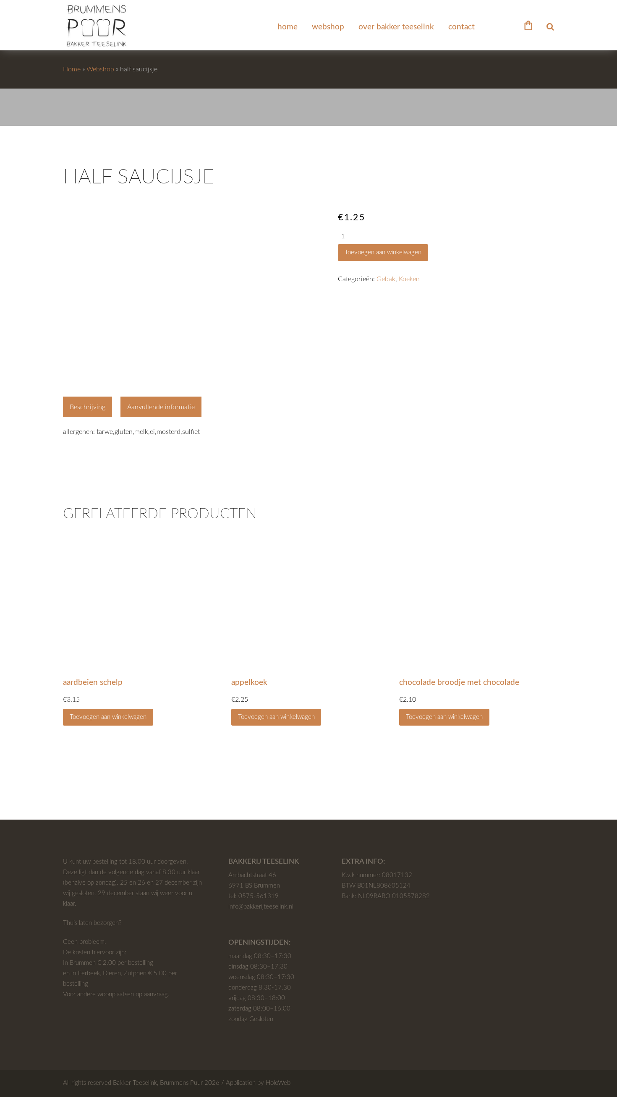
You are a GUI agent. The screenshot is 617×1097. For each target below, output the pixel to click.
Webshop (100, 69)
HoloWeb (278, 1083)
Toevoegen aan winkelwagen (383, 252)
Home (72, 69)
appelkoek (249, 683)
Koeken (409, 279)
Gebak (385, 279)
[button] (528, 25)
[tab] (87, 407)
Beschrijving (87, 407)
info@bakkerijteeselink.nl (260, 907)
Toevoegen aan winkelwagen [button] (108, 717)
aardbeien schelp (93, 683)
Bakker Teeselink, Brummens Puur (158, 1083)
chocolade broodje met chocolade (459, 683)
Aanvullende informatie (161, 407)
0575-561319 (258, 896)
